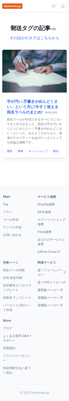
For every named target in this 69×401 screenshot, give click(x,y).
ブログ (7, 328)
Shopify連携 (46, 204)
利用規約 (9, 348)
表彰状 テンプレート (17, 297)
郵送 (55, 151)
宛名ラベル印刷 (14, 270)
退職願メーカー (48, 305)
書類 (9, 151)
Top (5, 204)
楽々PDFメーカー (50, 282)
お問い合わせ (12, 235)
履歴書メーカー (48, 290)
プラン (7, 212)
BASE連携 (44, 212)
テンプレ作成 (12, 227)
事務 (20, 151)
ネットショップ (38, 151)
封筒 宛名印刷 (12, 278)
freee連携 (44, 232)
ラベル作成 (10, 219)
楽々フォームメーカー (50, 272)
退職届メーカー (48, 297)
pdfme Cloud (47, 252)
